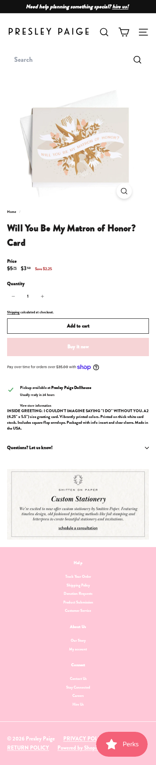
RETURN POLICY (28, 748)
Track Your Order (78, 576)
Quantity (16, 284)
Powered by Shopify (79, 748)
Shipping (13, 312)
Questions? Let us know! (29, 447)
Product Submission (78, 602)
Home (12, 211)
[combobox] (78, 59)
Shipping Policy (78, 585)
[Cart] (124, 32)
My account (78, 649)
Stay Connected (78, 687)
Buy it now (78, 346)
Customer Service (78, 610)
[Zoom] (124, 191)
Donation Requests (78, 593)
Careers (78, 695)
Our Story (78, 640)
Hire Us (78, 704)
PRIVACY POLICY (84, 739)
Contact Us (78, 678)
